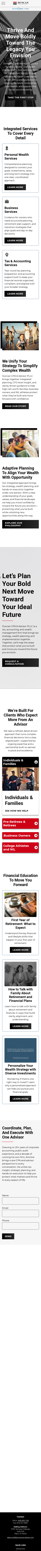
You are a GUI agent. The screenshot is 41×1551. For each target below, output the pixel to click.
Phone (5, 1220)
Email (5, 1208)
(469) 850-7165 (23, 1521)
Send (8, 1236)
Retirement (20, 1549)
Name (5, 1195)
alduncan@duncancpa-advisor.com (20, 1537)
